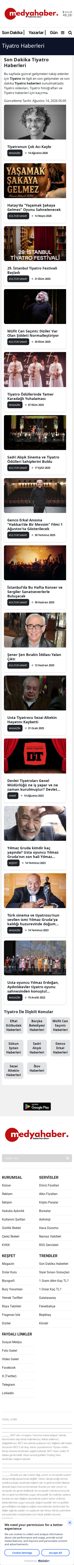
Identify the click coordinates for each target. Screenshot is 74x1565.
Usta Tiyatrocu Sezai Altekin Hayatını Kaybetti (32, 719)
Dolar (68, 12)
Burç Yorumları (12, 1289)
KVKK (6, 1245)
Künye (6, 1185)
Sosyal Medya (12, 1342)
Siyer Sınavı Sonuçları (54, 1272)
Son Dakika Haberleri (53, 1264)
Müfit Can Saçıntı (60, 1025)
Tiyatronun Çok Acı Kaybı (29, 146)
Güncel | (57, 32)
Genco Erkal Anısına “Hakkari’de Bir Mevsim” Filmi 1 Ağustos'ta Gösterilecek (35, 524)
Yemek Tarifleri (12, 1298)
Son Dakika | (13, 32)
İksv (37, 1068)
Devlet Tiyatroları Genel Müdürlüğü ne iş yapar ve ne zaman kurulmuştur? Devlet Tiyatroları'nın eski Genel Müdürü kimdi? (32, 785)
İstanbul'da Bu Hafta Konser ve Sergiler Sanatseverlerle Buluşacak (35, 591)
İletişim (7, 1202)
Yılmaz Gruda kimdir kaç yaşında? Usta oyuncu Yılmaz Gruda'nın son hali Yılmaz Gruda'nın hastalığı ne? (33, 852)
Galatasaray (47, 1298)
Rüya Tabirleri (11, 1306)
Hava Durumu (48, 1228)
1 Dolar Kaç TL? (50, 1289)
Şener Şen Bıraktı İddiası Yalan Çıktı (34, 656)
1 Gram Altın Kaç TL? (54, 1281)
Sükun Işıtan (13, 1047)
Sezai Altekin (13, 1070)
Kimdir (43, 1323)
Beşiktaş (45, 1315)
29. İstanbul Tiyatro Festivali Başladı (32, 270)
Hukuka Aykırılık (13, 1211)
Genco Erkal (60, 1047)
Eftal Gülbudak (14, 1025)
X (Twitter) (9, 1376)
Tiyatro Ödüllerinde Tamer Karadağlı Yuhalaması (30, 396)
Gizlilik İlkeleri (11, 1228)
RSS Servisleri (48, 1245)
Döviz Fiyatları (49, 1185)
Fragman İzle (11, 1315)
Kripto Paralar (48, 1202)
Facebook (9, 1367)
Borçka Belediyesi (37, 1025)
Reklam (7, 1194)
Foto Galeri (9, 1350)
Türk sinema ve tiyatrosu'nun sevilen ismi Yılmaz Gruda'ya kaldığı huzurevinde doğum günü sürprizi (33, 919)
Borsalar (45, 1211)
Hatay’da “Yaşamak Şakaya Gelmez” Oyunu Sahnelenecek (34, 207)
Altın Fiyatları (48, 1194)
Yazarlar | (37, 32)
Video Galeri (10, 1359)
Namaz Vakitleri (50, 1236)
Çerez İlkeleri (10, 1236)
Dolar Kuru (9, 1272)
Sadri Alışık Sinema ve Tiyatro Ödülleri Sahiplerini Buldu (33, 459)
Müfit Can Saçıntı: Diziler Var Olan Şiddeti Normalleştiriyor (33, 333)
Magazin (8, 1264)
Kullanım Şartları (13, 1219)
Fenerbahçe (47, 1306)
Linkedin (8, 1393)
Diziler (6, 1323)
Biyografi (8, 1281)
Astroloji (45, 1219)
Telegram (8, 1385)
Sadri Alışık (37, 1047)
